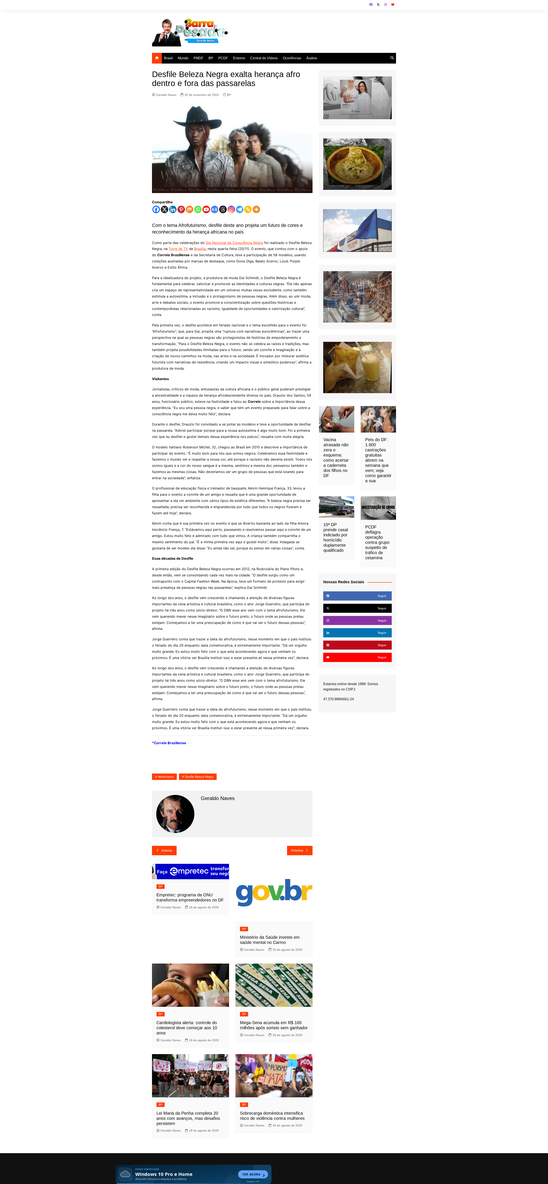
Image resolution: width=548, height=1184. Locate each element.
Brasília (200, 249)
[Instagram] (231, 209)
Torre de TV (178, 249)
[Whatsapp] (198, 209)
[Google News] (214, 209)
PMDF (198, 58)
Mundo (183, 58)
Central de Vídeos (264, 58)
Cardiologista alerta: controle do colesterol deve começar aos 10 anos (186, 1027)
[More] (256, 209)
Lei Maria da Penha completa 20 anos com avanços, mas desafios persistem (188, 1118)
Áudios (311, 58)
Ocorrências (292, 58)
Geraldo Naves (166, 95)
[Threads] (223, 209)
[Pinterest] (181, 209)
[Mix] (189, 209)
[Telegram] (239, 209)
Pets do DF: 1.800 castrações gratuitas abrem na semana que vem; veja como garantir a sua (378, 460)
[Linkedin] (173, 209)
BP (210, 58)
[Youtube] (206, 209)
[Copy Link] (248, 209)
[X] (164, 209)
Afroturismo (166, 776)
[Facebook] (156, 209)
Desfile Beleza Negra (199, 776)
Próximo (297, 850)
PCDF (223, 58)
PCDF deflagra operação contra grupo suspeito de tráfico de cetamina (377, 542)
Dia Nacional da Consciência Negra (234, 243)
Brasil (168, 58)
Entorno (239, 58)
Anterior (166, 850)
